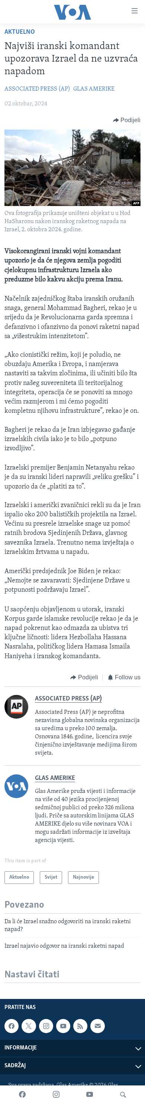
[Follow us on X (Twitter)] (29, 1026)
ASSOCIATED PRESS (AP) (37, 89)
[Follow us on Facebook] (11, 1026)
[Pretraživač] (123, 1094)
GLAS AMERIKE (94, 89)
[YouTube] (89, 1094)
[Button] (127, 120)
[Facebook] (22, 1094)
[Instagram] (56, 1094)
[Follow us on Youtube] (63, 1026)
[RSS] (80, 1026)
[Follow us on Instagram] (46, 1026)
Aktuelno (19, 32)
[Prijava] (97, 1026)
